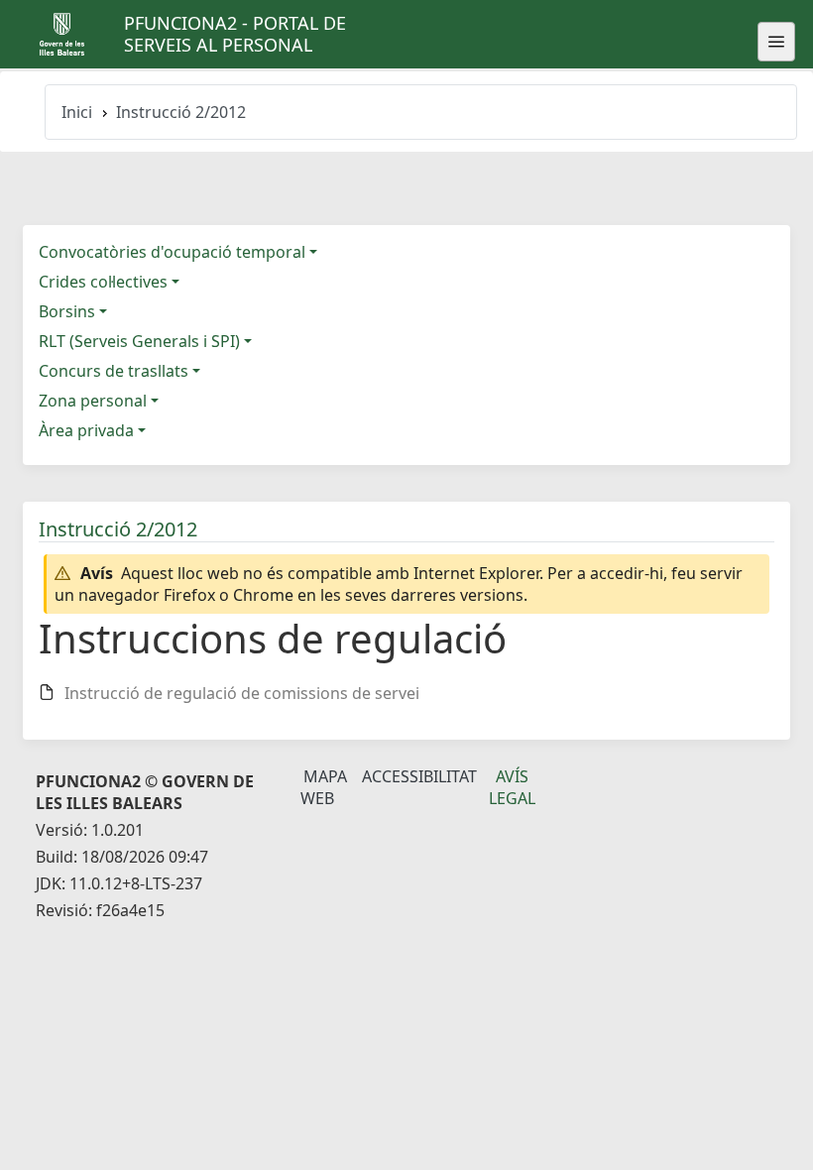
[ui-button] (776, 41)
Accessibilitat (419, 776)
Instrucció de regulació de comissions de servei (241, 693)
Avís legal (512, 787)
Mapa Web (323, 787)
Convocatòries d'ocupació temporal (172, 252)
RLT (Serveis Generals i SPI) (139, 341)
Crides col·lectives (103, 281)
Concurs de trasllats (113, 371)
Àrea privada (86, 430)
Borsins (67, 311)
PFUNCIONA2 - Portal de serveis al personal (235, 34)
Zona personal (93, 400)
